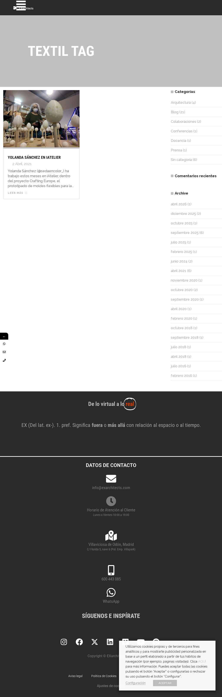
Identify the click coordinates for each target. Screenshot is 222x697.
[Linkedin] (110, 642)
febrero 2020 (181, 318)
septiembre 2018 (185, 338)
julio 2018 (178, 347)
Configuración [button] (136, 683)
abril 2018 (178, 357)
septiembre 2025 (185, 233)
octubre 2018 (182, 328)
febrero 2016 (181, 376)
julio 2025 (178, 242)
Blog (174, 112)
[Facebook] (79, 642)
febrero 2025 (181, 252)
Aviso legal (75, 676)
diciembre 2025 (183, 214)
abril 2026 (179, 204)
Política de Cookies (103, 676)
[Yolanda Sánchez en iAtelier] (41, 118)
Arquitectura (181, 102)
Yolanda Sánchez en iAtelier (34, 157)
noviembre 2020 (184, 280)
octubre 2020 (182, 290)
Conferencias (182, 131)
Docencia (178, 141)
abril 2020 (179, 309)
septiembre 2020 (185, 299)
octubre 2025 (182, 223)
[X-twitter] (94, 642)
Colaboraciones (183, 122)
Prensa (176, 150)
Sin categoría (181, 160)
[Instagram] (64, 642)
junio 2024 (179, 261)
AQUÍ (202, 661)
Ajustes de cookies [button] (111, 686)
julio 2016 (178, 366)
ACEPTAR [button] (164, 683)
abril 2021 (178, 271)
